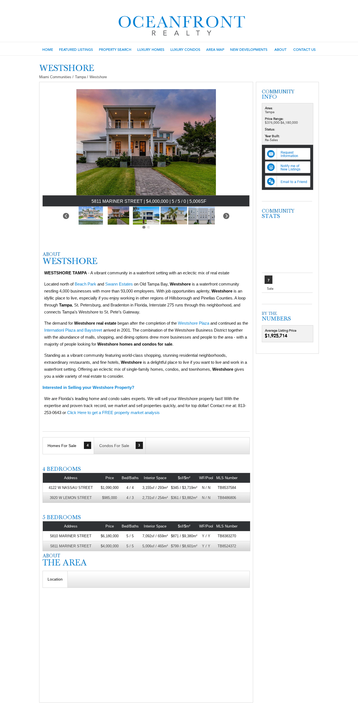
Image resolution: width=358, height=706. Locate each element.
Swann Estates (119, 284)
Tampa (80, 77)
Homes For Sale (68, 445)
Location (55, 579)
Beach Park (85, 284)
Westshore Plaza (193, 323)
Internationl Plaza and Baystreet (73, 330)
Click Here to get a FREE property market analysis (113, 412)
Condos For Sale (119, 445)
